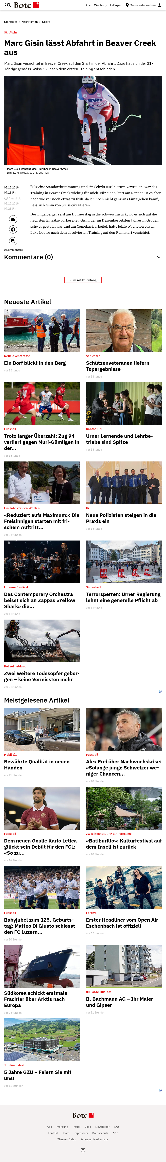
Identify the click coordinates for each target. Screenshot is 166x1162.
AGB (115, 1133)
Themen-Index (66, 1139)
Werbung (100, 5)
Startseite (10, 22)
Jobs (88, 1127)
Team (66, 1133)
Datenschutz (100, 1133)
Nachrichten (30, 22)
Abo (88, 5)
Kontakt (53, 1133)
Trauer (76, 1127)
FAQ (116, 1127)
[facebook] (18, 231)
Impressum (81, 1133)
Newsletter (102, 1127)
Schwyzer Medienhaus (94, 1139)
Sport (46, 22)
